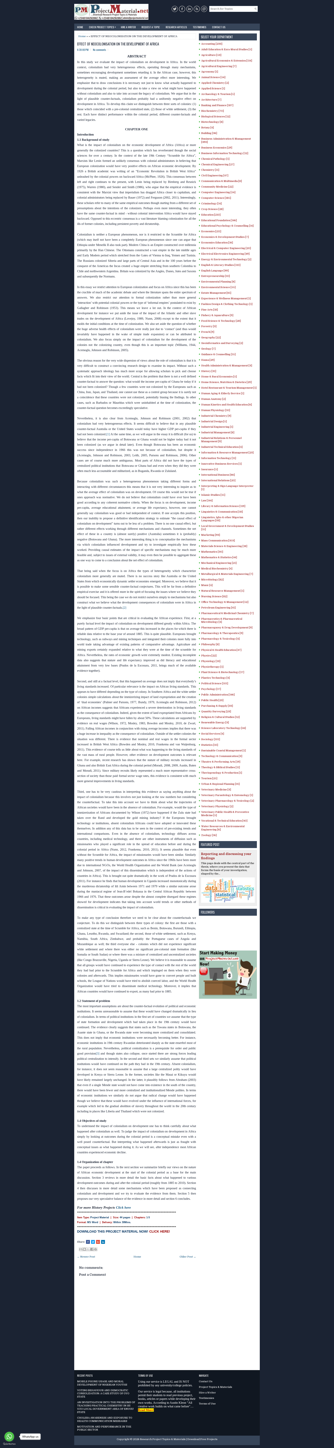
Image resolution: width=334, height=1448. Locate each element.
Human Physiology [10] (215, 410)
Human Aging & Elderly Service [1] (222, 393)
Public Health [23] (212, 700)
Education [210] (211, 214)
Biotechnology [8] (212, 121)
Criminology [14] (211, 203)
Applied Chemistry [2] (215, 82)
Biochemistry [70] (212, 110)
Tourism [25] (209, 778)
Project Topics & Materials (215, 1387)
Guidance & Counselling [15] (218, 354)
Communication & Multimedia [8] (221, 181)
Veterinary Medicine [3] (216, 789)
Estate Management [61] (216, 292)
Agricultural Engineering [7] (218, 66)
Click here (123, 1207)
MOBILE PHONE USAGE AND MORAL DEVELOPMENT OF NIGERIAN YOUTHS (102, 1383)
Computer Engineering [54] (218, 192)
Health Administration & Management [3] (226, 365)
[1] (108, 434)
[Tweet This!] (93, 1242)
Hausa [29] (208, 359)
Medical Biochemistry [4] (216, 568)
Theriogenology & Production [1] (221, 772)
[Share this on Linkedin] (103, 1242)
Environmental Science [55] (218, 287)
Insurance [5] (209, 469)
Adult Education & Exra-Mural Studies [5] (226, 49)
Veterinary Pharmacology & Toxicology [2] (227, 800)
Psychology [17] (211, 689)
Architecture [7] (211, 99)
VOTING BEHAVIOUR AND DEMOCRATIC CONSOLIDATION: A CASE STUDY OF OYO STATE (103, 1393)
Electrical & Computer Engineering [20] (226, 248)
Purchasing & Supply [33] (217, 705)
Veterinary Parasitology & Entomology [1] (227, 795)
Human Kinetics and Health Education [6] (226, 404)
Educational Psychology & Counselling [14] (227, 225)
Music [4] (207, 585)
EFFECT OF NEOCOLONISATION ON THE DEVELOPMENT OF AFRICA (118, 44)
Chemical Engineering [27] (217, 164)
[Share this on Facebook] (88, 1242)
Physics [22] (208, 655)
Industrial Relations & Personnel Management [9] (221, 440)
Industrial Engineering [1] (217, 426)
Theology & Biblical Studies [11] (220, 767)
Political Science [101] (214, 683)
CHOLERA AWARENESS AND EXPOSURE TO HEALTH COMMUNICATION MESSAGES (104, 1419)
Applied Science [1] (213, 88)
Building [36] (209, 133)
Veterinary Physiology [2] (217, 806)
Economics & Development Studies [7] (225, 237)
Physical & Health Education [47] (221, 649)
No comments (99, 50)
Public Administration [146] (218, 694)
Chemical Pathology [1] (215, 158)
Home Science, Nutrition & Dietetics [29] (226, 382)
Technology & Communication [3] (221, 756)
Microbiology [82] (212, 579)
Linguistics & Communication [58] (222, 511)
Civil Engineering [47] (214, 175)
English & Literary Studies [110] (220, 265)
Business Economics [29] (216, 147)
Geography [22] (211, 337)
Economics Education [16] (217, 242)
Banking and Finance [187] (217, 105)
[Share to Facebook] (92, 1249)
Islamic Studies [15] (213, 494)
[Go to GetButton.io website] (9, 1444)
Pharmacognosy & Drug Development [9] (226, 627)
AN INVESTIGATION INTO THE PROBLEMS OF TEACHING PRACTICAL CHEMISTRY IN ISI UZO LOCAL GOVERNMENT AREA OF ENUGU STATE (106, 1407)
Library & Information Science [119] (223, 506)
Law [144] (207, 500)
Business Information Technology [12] (224, 153)
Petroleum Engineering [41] (218, 607)
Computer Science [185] (216, 197)
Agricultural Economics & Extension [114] (226, 60)
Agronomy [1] (209, 71)
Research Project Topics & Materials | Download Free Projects (178, 1439)
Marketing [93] (210, 534)
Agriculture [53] (211, 55)
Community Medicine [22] (217, 186)
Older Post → (188, 1256)
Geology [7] (208, 348)
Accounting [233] (211, 43)
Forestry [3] (208, 326)
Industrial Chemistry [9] (216, 415)
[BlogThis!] (84, 1249)
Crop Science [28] (212, 209)
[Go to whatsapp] (9, 1436)
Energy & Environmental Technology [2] (226, 259)
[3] (97, 1053)
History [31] (208, 371)
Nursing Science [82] (214, 596)
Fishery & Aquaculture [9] (217, 315)
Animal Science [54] (213, 77)
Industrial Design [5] (214, 421)
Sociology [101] (210, 739)
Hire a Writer (128, 27)
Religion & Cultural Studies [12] (220, 717)
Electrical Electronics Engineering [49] (225, 253)
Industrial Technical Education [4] (222, 446)
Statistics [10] (209, 744)
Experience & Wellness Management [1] (226, 298)
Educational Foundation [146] (219, 220)
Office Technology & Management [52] (224, 602)
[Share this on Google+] (98, 1242)
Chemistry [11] (210, 169)
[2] (124, 607)
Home (80, 27)
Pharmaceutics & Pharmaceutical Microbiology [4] (221, 620)
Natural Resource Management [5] (222, 590)
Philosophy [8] (210, 644)
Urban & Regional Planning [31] (220, 783)
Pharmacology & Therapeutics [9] (222, 633)
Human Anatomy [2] (213, 399)
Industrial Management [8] (217, 432)
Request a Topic (150, 27)
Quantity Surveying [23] (216, 711)
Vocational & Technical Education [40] (224, 820)
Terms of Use (207, 1403)
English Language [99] (215, 270)
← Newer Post (86, 1256)
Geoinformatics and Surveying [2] (222, 343)
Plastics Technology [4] (215, 677)
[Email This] (81, 1249)
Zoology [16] (209, 835)
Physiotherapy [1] (212, 666)
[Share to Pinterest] (95, 1249)
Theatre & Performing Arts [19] (220, 761)
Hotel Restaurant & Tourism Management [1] (228, 387)
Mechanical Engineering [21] (219, 562)
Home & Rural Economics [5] (219, 376)
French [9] (207, 331)
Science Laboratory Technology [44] (223, 728)
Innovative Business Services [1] (221, 463)
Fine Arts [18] (209, 309)
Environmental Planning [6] (218, 281)
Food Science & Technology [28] (221, 320)
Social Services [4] (212, 733)
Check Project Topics (102, 27)
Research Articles (176, 27)
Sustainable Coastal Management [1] (223, 750)
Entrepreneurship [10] (215, 276)
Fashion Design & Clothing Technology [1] (226, 304)
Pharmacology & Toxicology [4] (220, 638)
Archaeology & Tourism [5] (218, 94)
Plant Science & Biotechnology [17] (222, 672)
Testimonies (199, 27)
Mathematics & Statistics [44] (219, 557)
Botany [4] (207, 127)
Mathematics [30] (212, 551)
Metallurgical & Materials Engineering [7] (227, 574)
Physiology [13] (210, 661)
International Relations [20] (218, 480)
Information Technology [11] (218, 458)
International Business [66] (218, 474)
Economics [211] (211, 231)
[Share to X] (88, 1249)
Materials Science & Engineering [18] (224, 546)
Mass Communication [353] (218, 540)
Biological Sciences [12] (215, 116)
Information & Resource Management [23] (227, 452)
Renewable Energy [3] (215, 722)
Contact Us (218, 27)
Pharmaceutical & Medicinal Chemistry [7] (227, 613)
